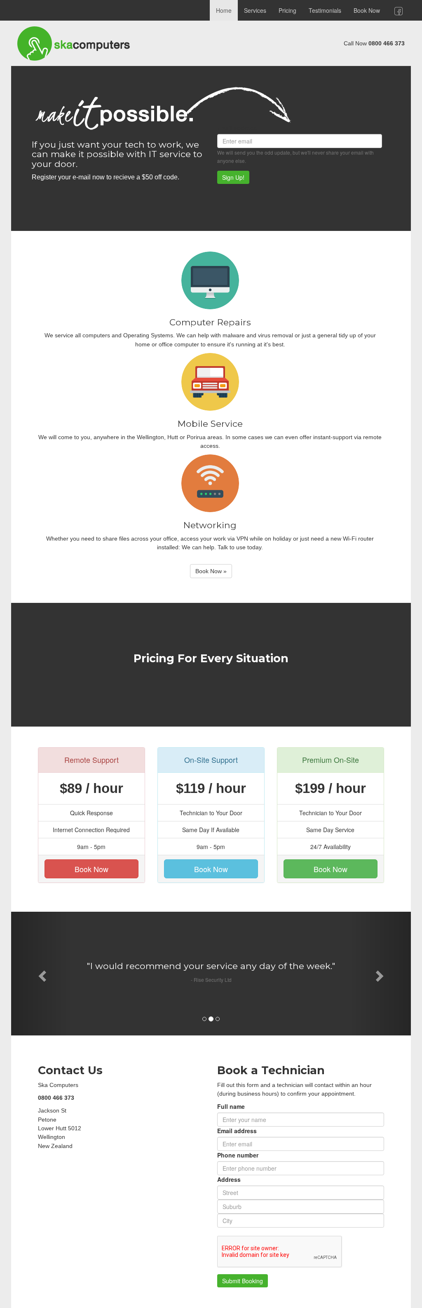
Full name (231, 1106)
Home (224, 10)
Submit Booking (242, 1281)
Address (229, 1179)
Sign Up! (233, 177)
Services (255, 10)
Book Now (367, 10)
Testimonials (325, 10)
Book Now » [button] (211, 571)
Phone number (237, 1155)
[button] (41, 973)
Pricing (287, 10)
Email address (237, 128)
